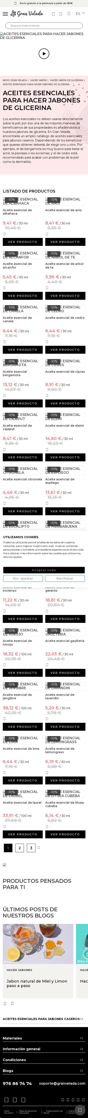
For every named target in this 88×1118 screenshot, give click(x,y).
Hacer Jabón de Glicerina (66, 80)
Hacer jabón (38, 80)
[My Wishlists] (54, 14)
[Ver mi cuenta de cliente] (61, 14)
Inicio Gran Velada (15, 80)
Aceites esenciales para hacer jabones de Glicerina (36, 84)
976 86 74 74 (17, 1083)
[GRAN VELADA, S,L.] (26, 14)
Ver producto (22, 241)
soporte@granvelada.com (62, 1083)
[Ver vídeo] (44, 36)
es (78, 14)
